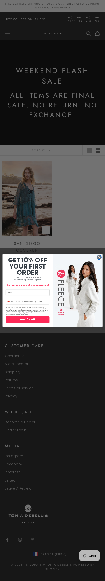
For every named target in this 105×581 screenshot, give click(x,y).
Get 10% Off (27, 319)
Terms (26, 314)
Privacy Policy (19, 314)
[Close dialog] (99, 257)
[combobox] (10, 301)
